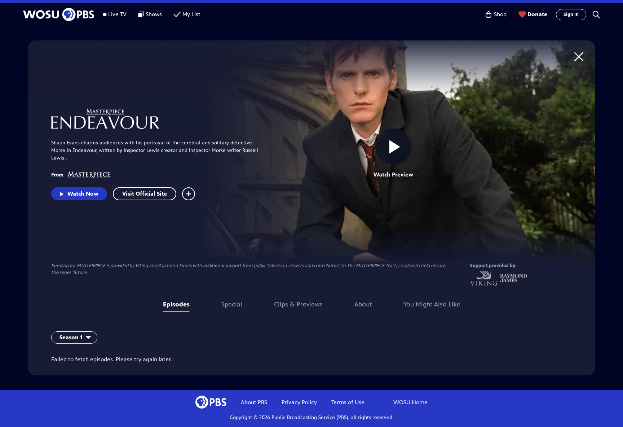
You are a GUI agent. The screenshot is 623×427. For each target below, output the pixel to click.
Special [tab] (231, 304)
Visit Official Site (144, 193)
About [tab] (363, 304)
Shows (154, 14)
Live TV (117, 14)
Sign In (571, 14)
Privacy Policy (299, 402)
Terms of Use (347, 402)
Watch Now (82, 193)
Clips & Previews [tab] (298, 304)
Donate (537, 14)
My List (191, 14)
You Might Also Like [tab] (431, 304)
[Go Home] (578, 56)
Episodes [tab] (176, 304)
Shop (500, 14)
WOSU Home (410, 402)
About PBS (254, 402)
